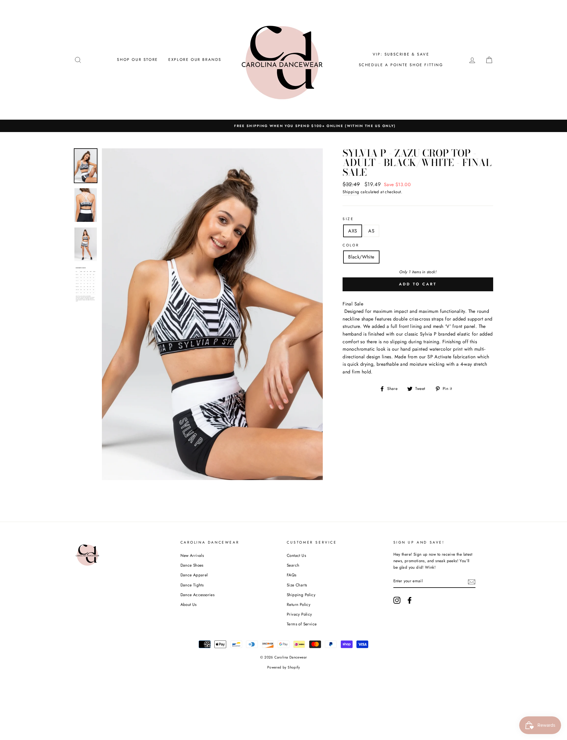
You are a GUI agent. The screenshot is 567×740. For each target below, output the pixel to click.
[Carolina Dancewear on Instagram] (396, 600)
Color (351, 245)
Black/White (361, 256)
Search (293, 565)
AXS (352, 230)
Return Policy (298, 604)
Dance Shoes (191, 565)
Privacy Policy (299, 614)
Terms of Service (302, 624)
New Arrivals (192, 555)
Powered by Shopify (283, 667)
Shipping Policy (301, 595)
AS (371, 230)
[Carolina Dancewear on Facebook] (409, 600)
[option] (283, 126)
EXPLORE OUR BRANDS (194, 59)
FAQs (291, 575)
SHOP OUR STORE (137, 59)
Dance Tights (192, 585)
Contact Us (296, 555)
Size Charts (297, 585)
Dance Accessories (197, 595)
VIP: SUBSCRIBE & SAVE (401, 54)
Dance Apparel (194, 575)
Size (348, 219)
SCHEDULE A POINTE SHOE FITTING (401, 65)
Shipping (351, 192)
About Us (188, 604)
